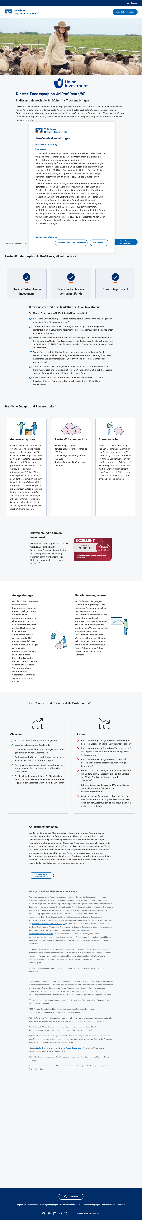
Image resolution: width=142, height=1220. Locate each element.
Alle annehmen (99, 243)
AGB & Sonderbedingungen (89, 1205)
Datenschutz (33, 1205)
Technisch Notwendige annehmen (71, 243)
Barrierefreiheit (108, 1205)
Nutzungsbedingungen (49, 1205)
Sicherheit (121, 1205)
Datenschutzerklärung (46, 144)
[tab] (9, 243)
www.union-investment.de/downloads (47, 924)
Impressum (21, 1205)
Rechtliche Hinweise (68, 1205)
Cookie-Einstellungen (46, 237)
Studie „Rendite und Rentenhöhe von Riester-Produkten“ (58, 1048)
